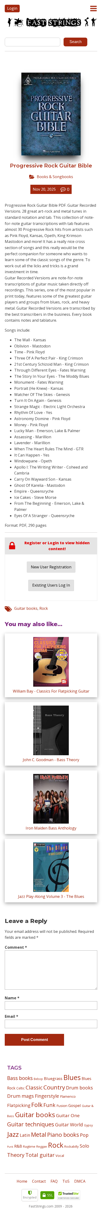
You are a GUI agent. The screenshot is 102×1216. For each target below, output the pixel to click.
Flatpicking (18, 1105)
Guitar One (68, 1115)
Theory (15, 1154)
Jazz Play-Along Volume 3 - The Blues (51, 896)
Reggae (41, 1146)
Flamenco (68, 1096)
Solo (84, 1146)
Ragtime (29, 1146)
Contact (39, 1181)
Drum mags (20, 1096)
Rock (43, 608)
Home (22, 1181)
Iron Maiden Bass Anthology (51, 828)
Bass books (20, 1078)
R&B (18, 1146)
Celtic (20, 1088)
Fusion (61, 1105)
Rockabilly (71, 1146)
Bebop (38, 1079)
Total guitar (40, 1154)
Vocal (60, 1155)
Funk (49, 1105)
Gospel (74, 1105)
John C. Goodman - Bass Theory (51, 759)
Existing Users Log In (51, 585)
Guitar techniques (30, 1124)
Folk (36, 1105)
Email (11, 1016)
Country (54, 1087)
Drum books (79, 1087)
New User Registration (51, 567)
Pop (84, 1135)
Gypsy (88, 1125)
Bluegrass (53, 1078)
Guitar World (69, 1124)
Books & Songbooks (55, 176)
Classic (34, 1087)
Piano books (63, 1134)
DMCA (79, 1181)
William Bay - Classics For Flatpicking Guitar (51, 691)
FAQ (54, 1181)
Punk (10, 1146)
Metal (38, 1134)
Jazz (13, 1134)
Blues (72, 1077)
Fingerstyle (47, 1096)
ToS (66, 1181)
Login (12, 8)
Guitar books (25, 608)
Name (12, 998)
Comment (16, 947)
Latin (25, 1135)
